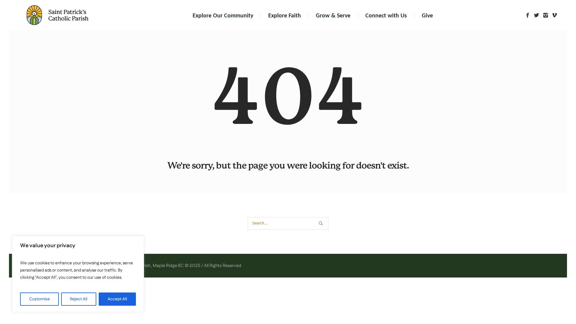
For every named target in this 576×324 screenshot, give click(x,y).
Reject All (78, 299)
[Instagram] (545, 15)
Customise (39, 299)
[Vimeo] (554, 15)
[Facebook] (527, 15)
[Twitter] (536, 15)
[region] (78, 274)
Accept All (117, 299)
